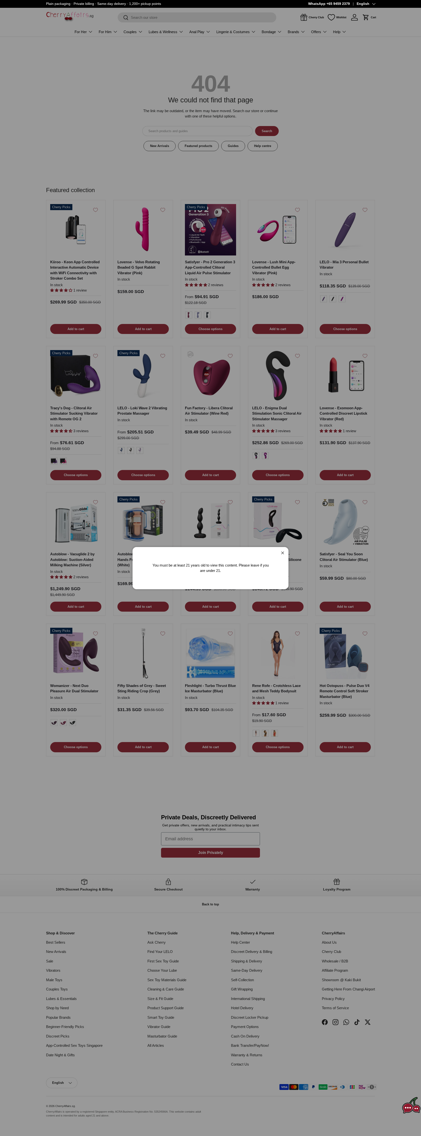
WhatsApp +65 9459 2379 (329, 4)
